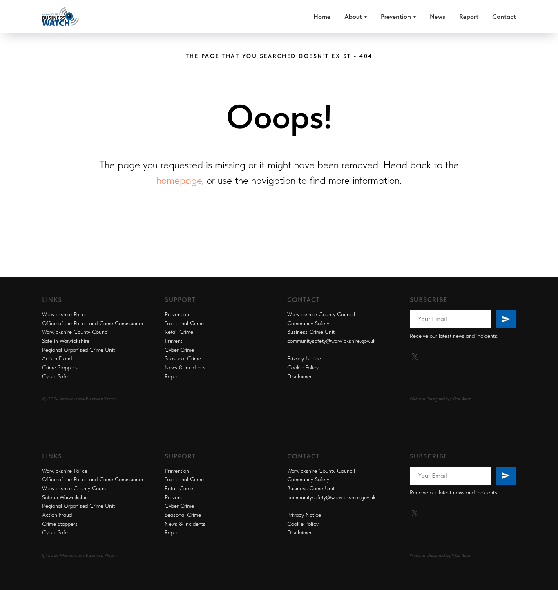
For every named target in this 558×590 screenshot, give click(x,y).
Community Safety (308, 323)
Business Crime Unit (311, 332)
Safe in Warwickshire (65, 340)
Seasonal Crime (183, 358)
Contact (504, 16)
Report (468, 16)
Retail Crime (179, 332)
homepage (179, 180)
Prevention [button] (396, 16)
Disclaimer (299, 376)
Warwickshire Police (64, 314)
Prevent (173, 340)
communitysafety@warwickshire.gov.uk (331, 340)
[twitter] (415, 356)
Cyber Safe (55, 376)
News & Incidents (185, 367)
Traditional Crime (184, 323)
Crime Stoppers (60, 367)
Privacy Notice (304, 358)
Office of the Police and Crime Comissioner (92, 323)
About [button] (353, 16)
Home (321, 16)
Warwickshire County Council (76, 332)
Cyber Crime (179, 349)
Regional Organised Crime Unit (78, 349)
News (437, 16)
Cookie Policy (303, 367)
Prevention (177, 314)
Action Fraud (57, 358)
